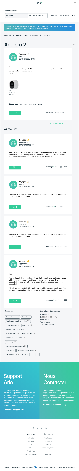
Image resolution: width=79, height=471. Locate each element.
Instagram (46, 428)
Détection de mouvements (15, 346)
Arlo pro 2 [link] (46, 35)
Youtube (41, 428)
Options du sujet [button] (74, 45)
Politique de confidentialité (12, 467)
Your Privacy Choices (27, 467)
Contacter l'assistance (52, 405)
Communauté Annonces (14, 338)
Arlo (31, 444)
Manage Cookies (43, 467)
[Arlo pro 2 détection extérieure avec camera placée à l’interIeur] (70, 123)
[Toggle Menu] (75, 2)
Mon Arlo (48, 454)
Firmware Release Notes (26, 350)
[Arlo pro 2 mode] (66, 123)
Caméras (18, 35)
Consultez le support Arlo (14, 410)
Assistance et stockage (14, 329)
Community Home (48, 448)
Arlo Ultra (31, 438)
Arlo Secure (48, 438)
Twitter (37, 428)
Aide (73, 15)
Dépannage (10, 342)
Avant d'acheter (11, 333)
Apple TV (25, 317)
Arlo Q (31, 448)
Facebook (33, 428)
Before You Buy (27, 333)
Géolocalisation (11, 354)
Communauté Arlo (10, 11)
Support (48, 444)
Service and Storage (35, 104)
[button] (68, 51)
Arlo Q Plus (31, 451)
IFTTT (24, 354)
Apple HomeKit (11, 317)
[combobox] (38, 15)
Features (9, 350)
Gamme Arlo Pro (31, 35)
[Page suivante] (38, 354)
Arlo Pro (31, 441)
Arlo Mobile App (11, 325)
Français (7, 35)
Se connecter (64, 15)
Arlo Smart (25, 325)
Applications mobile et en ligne (16, 321)
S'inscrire (54, 15)
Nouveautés (48, 441)
